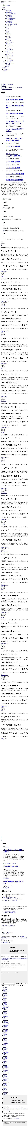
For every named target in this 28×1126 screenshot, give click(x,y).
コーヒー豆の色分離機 (13, 168)
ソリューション (7, 25)
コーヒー (8, 34)
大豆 (7, 46)
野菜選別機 (9, 22)
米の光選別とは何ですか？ (11, 866)
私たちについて (7, 61)
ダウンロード (6, 69)
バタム (8, 36)
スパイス (8, 37)
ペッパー (8, 48)
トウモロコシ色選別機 (13, 146)
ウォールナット (10, 42)
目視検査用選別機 (11, 18)
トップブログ (17, 938)
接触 (4, 67)
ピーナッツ (3, 401)
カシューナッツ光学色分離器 (15, 174)
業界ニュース (9, 55)
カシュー (8, 33)
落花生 (8, 31)
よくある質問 (9, 60)
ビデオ (5, 70)
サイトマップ (10, 938)
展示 (7, 54)
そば (7, 28)
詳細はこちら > (4, 271)
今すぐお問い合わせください (8, 925)
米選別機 (8, 10)
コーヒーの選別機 (11, 13)
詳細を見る (6, 878)
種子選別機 (9, 16)
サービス (8, 58)
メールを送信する (5, 942)
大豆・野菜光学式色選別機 (14, 113)
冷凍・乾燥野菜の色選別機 (14, 100)
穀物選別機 (9, 12)
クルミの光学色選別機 (13, 162)
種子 (7, 39)
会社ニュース (9, 52)
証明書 (8, 64)
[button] (14, 837)
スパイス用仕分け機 (11, 24)
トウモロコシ (9, 45)
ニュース (5, 51)
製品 (4, 9)
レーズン (8, 43)
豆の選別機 (9, 15)
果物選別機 (9, 21)
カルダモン (9, 40)
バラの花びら (9, 49)
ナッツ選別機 (9, 19)
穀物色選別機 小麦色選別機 (14, 180)
